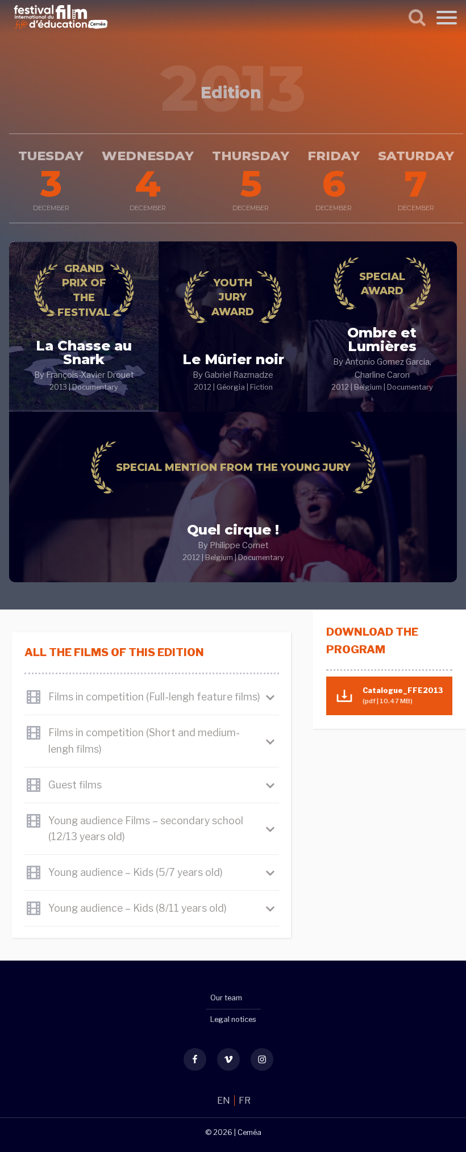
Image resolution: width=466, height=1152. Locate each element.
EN (224, 1100)
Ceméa (249, 1132)
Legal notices (233, 1019)
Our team (226, 998)
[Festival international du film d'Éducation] (61, 30)
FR (245, 1100)
